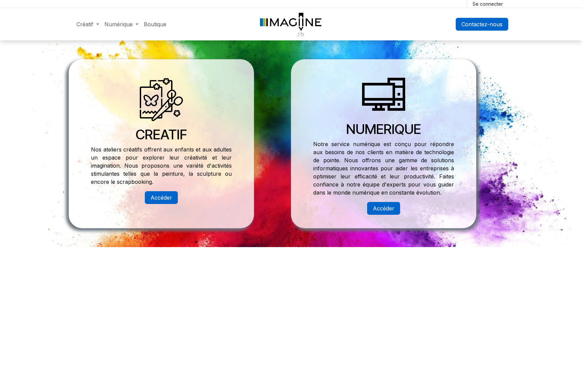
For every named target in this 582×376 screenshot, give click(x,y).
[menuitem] (88, 24)
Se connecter (488, 4)
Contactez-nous (482, 24)
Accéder (161, 197)
